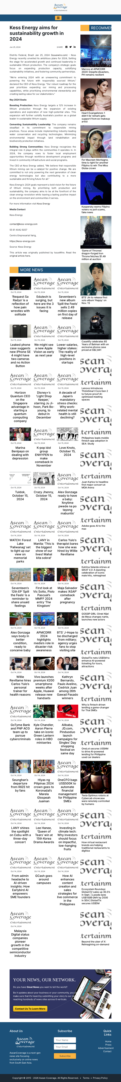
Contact (107, 1051)
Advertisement (106, 1048)
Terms (86, 1078)
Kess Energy (43, 203)
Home (108, 1041)
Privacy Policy (100, 1078)
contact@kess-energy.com (23, 224)
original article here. (20, 255)
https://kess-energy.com (22, 241)
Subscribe (65, 1056)
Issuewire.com (59, 55)
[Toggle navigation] (58, 18)
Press (108, 1044)
